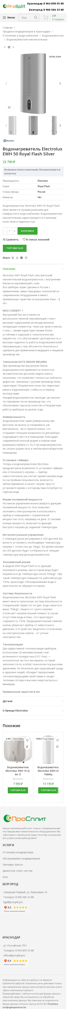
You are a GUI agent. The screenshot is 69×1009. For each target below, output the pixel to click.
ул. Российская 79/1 (15, 945)
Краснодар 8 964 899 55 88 (45, 3)
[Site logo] (14, 6)
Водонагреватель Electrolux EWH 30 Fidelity (48, 771)
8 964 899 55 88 (24, 950)
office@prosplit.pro (14, 955)
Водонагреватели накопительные (26, 39)
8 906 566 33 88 (24, 897)
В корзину (27, 230)
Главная (8, 27)
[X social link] (12, 258)
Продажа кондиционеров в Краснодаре (26, 31)
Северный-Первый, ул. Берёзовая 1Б (25, 892)
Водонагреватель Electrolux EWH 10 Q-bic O (17, 771)
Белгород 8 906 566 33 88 (46, 9)
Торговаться (14, 248)
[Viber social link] (26, 258)
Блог (5, 877)
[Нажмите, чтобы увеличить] (9, 107)
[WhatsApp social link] (17, 258)
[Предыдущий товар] (5, 47)
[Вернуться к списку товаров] (9, 47)
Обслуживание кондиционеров (21, 858)
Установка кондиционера (18, 852)
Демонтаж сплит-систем (17, 870)
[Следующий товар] (13, 47)
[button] (6, 83)
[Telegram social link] (21, 258)
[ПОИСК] (35, 17)
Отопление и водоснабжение (20, 35)
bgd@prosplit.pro (13, 902)
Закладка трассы (13, 864)
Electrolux (18, 778)
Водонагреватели (53, 35)
